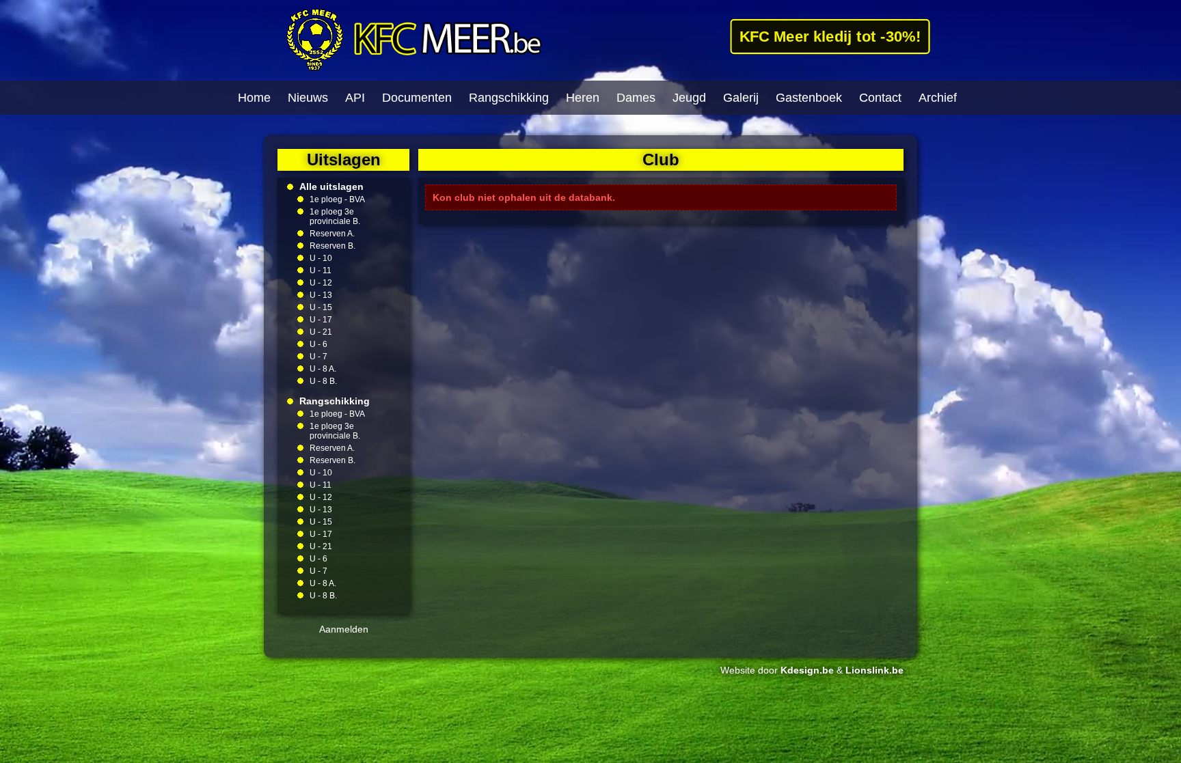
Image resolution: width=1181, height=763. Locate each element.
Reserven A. (332, 233)
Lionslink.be (874, 670)
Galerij (741, 98)
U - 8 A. (323, 369)
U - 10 (321, 258)
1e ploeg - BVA (337, 199)
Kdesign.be (807, 670)
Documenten (417, 98)
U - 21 (321, 332)
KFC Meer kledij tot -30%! (829, 36)
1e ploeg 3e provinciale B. (335, 216)
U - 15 (321, 307)
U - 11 (320, 270)
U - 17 (321, 319)
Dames (635, 98)
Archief (938, 98)
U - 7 (318, 356)
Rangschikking (509, 98)
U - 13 (321, 295)
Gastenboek (809, 98)
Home (254, 98)
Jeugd (689, 98)
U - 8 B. (323, 381)
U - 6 (318, 344)
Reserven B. (332, 246)
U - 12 (321, 283)
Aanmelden (343, 629)
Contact (880, 98)
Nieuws (308, 98)
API (355, 98)
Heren (582, 98)
